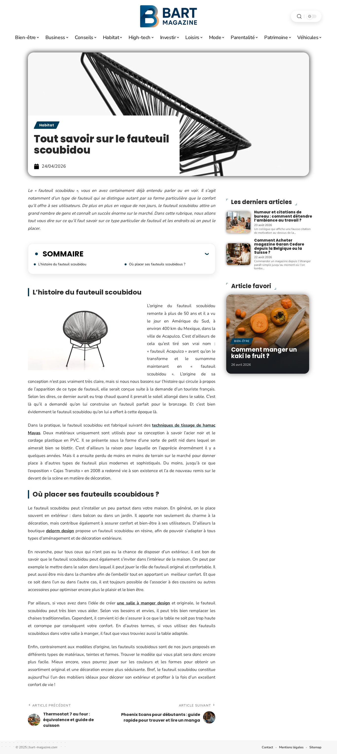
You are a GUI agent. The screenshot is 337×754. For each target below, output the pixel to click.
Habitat (46, 125)
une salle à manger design (143, 603)
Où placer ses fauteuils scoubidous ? (157, 264)
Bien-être (241, 341)
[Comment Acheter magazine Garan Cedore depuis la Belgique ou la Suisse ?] (238, 254)
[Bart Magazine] (168, 16)
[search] (299, 16)
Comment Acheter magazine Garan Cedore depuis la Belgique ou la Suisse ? (279, 246)
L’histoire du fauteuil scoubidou (62, 264)
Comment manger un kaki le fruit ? (264, 352)
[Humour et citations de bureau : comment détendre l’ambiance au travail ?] (238, 222)
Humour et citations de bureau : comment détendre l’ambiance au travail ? (283, 216)
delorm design (60, 531)
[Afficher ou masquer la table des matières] (146, 254)
